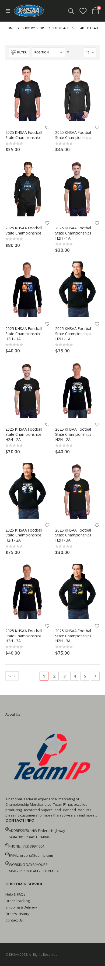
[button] (47, 128)
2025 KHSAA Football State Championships (23, 135)
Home (9, 28)
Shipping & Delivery (21, 907)
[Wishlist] (83, 11)
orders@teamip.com (36, 855)
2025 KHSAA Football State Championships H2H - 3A (73, 535)
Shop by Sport (34, 27)
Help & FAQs (15, 894)
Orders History (17, 913)
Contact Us (14, 920)
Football (61, 27)
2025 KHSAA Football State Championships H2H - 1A (73, 233)
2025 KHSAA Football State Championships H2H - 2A (23, 434)
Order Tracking (17, 900)
